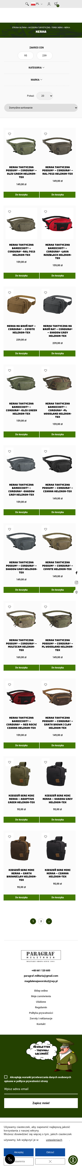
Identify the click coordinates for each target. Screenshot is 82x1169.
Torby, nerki (57, 28)
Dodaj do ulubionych (10, 134)
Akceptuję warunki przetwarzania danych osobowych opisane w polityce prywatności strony (37, 1079)
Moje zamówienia (41, 996)
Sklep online (41, 990)
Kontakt (41, 1024)
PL (37, 3)
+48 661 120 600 (10, 1159)
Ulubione (41, 1001)
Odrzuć (50, 1152)
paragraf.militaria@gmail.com (41, 975)
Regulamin (41, 1007)
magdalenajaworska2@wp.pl (41, 981)
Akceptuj (18, 1152)
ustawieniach (54, 1139)
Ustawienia (19, 1161)
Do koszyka (21, 194)
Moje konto (49, 4)
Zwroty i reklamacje (41, 1018)
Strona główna (19, 28)
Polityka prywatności (41, 1012)
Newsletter (45, 5)
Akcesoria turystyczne (39, 28)
